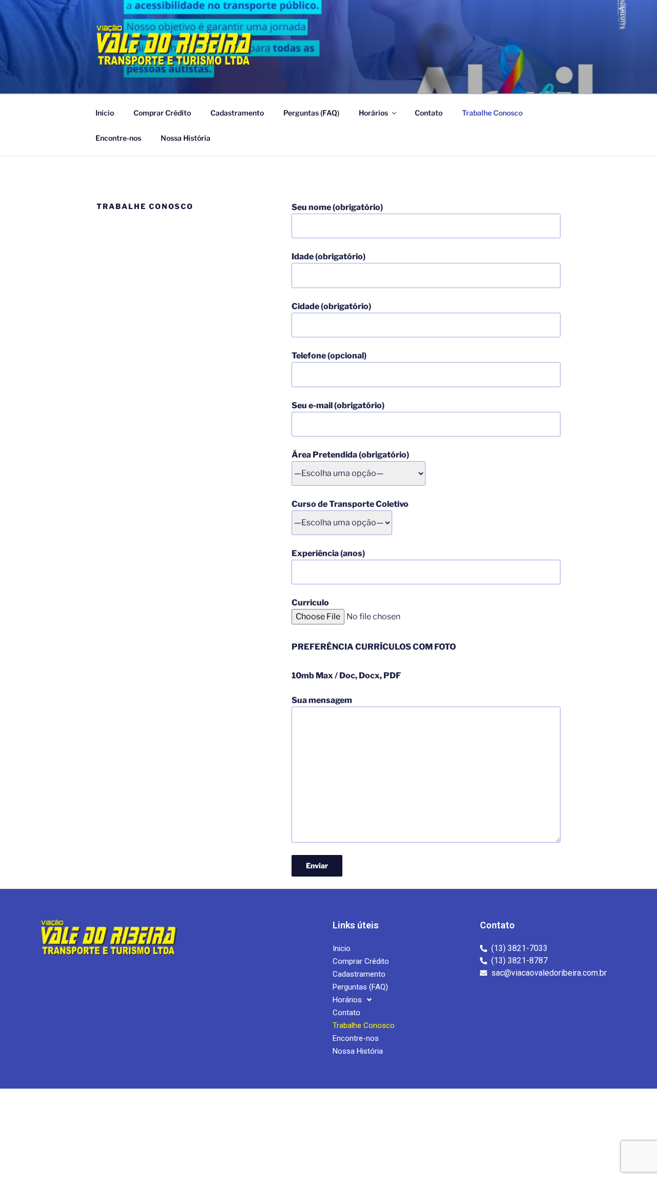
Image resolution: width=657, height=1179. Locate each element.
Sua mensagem (322, 700)
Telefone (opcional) (329, 355)
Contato (428, 112)
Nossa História (185, 138)
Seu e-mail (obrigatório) (338, 405)
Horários (373, 112)
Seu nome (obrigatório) (337, 207)
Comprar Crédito (162, 112)
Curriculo (310, 602)
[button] (352, 1000)
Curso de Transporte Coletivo (350, 504)
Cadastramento (237, 112)
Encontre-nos (118, 138)
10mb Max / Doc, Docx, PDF (346, 675)
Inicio (104, 112)
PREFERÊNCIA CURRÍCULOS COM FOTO (374, 647)
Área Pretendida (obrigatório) (350, 455)
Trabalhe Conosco (492, 112)
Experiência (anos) (328, 553)
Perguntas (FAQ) (311, 112)
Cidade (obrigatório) (331, 306)
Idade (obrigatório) (328, 256)
